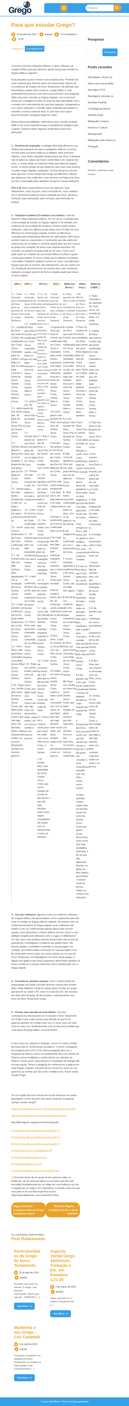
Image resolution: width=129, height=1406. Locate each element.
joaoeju (48, 34)
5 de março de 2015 (65, 1286)
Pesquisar (96, 39)
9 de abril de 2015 (28, 1344)
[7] (12, 1170)
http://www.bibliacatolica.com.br (30, 1157)
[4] (12, 1150)
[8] (74, 957)
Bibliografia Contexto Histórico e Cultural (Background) (98, 127)
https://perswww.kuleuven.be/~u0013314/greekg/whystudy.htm (43, 1109)
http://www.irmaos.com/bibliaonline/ (32, 1150)
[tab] (64, 8)
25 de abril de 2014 (29, 1272)
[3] (12, 1144)
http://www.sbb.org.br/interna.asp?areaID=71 (37, 1130)
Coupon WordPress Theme (54, 1401)
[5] (12, 1157)
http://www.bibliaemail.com (28, 1164)
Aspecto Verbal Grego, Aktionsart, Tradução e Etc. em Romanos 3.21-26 (63, 1265)
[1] (12, 1130)
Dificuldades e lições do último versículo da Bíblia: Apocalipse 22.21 (101, 83)
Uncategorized (34, 48)
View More (21, 1305)
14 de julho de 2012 (26, 34)
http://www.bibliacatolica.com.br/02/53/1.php (36, 1170)
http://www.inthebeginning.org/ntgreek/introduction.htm (39, 1115)
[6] (12, 1164)
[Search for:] (100, 8)
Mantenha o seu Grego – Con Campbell (27, 1332)
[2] (12, 1137)
